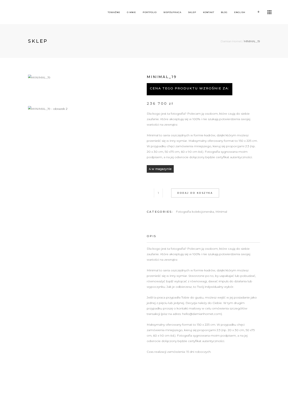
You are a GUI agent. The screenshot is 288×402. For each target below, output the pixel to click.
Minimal (221, 212)
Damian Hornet (231, 41)
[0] (255, 12)
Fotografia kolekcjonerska (195, 212)
